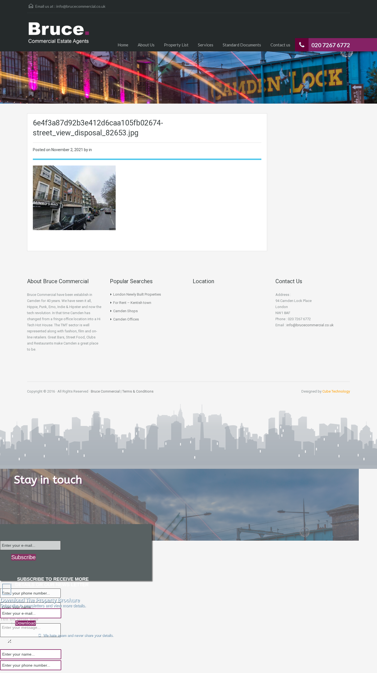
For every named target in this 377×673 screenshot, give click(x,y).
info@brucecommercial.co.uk (80, 6)
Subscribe (23, 557)
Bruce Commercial (105, 391)
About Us (146, 44)
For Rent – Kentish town (132, 303)
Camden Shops (125, 311)
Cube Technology (336, 391)
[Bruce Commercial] (59, 36)
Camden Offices (126, 319)
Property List (176, 44)
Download (25, 623)
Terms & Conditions (137, 391)
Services (205, 44)
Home (123, 44)
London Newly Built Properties (137, 294)
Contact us (280, 44)
